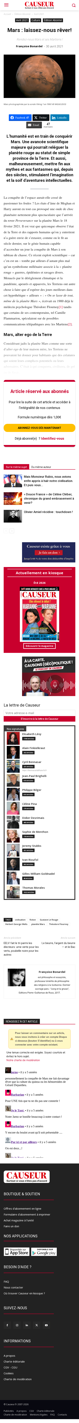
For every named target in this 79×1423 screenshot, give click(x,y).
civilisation (20, 919)
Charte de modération (18, 1379)
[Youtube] (46, 1325)
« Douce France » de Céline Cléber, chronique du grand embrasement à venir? (49, 498)
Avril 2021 (39, 14)
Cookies (9, 1373)
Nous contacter (13, 1287)
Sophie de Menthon (35, 832)
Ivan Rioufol (30, 859)
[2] (70, 324)
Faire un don (11, 1226)
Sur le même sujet (16, 467)
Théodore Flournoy (58, 924)
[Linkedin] (26, 1325)
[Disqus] (39, 1112)
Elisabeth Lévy (31, 734)
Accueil (7, 14)
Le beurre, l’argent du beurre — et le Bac (58, 945)
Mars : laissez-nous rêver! (39, 30)
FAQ (6, 1281)
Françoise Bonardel (29, 46)
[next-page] (12, 531)
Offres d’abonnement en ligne (22, 1208)
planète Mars (38, 924)
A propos (9, 1355)
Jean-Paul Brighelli (34, 776)
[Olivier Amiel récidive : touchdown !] (13, 516)
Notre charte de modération (23, 1060)
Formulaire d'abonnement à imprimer (27, 1214)
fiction (33, 919)
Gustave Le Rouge (49, 919)
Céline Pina (29, 804)
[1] (61, 307)
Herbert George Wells (16, 924)
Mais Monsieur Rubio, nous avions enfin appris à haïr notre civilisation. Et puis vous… (48, 481)
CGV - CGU (10, 1367)
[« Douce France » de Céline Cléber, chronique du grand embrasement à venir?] (13, 498)
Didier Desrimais (33, 818)
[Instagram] (17, 1325)
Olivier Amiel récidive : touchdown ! (48, 512)
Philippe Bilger (31, 790)
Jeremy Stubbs (31, 846)
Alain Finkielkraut (33, 748)
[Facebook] (7, 1325)
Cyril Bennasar (31, 762)
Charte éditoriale (14, 1361)
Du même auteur (41, 467)
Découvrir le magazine (39, 646)
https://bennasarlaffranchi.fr (34, 770)
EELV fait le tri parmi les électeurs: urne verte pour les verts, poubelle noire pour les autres (21, 948)
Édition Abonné (22, 14)
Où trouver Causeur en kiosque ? (24, 1293)
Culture (36, 20)
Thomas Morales (33, 887)
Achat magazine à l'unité (19, 1220)
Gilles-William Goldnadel (38, 873)
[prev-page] (6, 531)
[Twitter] (36, 1325)
